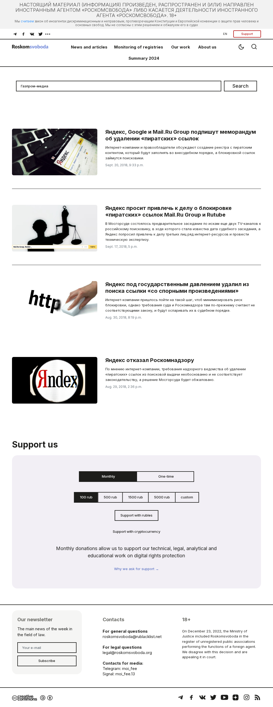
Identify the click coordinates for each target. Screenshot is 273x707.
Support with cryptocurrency (136, 531)
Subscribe (46, 661)
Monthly (108, 476)
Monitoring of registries (138, 47)
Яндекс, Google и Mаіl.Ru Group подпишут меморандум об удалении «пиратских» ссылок (180, 135)
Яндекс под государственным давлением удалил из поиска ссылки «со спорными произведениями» (177, 287)
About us (207, 47)
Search (240, 86)
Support (247, 34)
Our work (180, 47)
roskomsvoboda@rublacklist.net (132, 636)
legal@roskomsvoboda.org (127, 652)
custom (187, 497)
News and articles (89, 47)
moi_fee (129, 668)
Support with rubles (136, 515)
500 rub (110, 497)
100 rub (86, 497)
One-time (166, 476)
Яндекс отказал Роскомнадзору (149, 360)
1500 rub (135, 497)
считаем (27, 21)
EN (225, 34)
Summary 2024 (144, 58)
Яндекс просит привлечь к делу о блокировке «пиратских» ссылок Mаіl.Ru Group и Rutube (168, 211)
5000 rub (162, 497)
